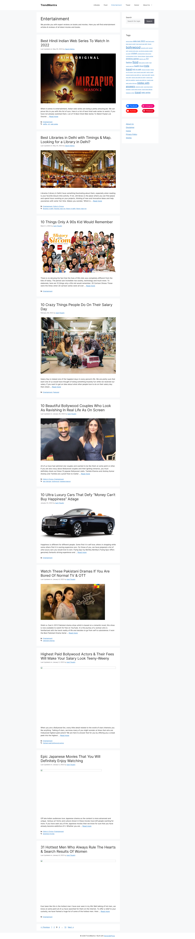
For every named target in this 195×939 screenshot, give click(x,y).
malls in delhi (149, 72)
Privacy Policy (131, 134)
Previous (45, 927)
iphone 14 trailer (146, 69)
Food (105, 5)
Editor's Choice (58, 206)
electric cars (142, 59)
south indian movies (136, 89)
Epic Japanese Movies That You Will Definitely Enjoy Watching (70, 758)
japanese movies (48, 834)
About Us (146, 5)
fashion (129, 62)
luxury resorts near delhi (139, 72)
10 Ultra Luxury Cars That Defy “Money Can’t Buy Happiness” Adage (78, 497)
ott (49, 124)
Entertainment (116, 5)
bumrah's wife (144, 48)
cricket (134, 53)
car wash (128, 53)
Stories (129, 138)
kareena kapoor (65, 481)
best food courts (150, 41)
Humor (136, 5)
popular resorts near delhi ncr (133, 75)
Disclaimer (130, 127)
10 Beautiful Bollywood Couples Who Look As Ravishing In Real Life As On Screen (76, 408)
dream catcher (149, 56)
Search (129, 17)
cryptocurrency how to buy (144, 53)
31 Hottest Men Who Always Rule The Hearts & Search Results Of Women (78, 849)
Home (128, 131)
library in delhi (71, 208)
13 (65, 927)
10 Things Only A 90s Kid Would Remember (77, 222)
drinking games (132, 59)
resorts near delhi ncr (141, 80)
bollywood (55, 481)
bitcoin (149, 44)
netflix (45, 124)
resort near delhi (146, 75)
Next (71, 927)
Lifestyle (97, 5)
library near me (81, 208)
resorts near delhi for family (139, 77)
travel (138, 92)
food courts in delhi (144, 62)
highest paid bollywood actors (53, 743)
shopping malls (139, 87)
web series (54, 124)
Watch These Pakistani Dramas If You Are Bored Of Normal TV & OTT (75, 573)
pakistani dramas (49, 640)
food (135, 62)
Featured (56, 392)
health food (139, 66)
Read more (53, 117)
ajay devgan (47, 481)
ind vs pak (136, 69)
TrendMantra (49, 5)
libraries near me (59, 208)
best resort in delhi (131, 44)
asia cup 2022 (139, 41)
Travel (128, 5)
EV (147, 59)
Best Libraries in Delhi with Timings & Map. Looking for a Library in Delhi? (76, 139)
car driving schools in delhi (146, 51)
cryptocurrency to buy (131, 56)
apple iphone (129, 41)
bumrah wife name (133, 51)
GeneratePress (109, 936)
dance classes (141, 56)
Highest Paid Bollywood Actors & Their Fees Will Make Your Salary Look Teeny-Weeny (77, 656)
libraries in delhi (48, 208)
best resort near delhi (141, 44)
